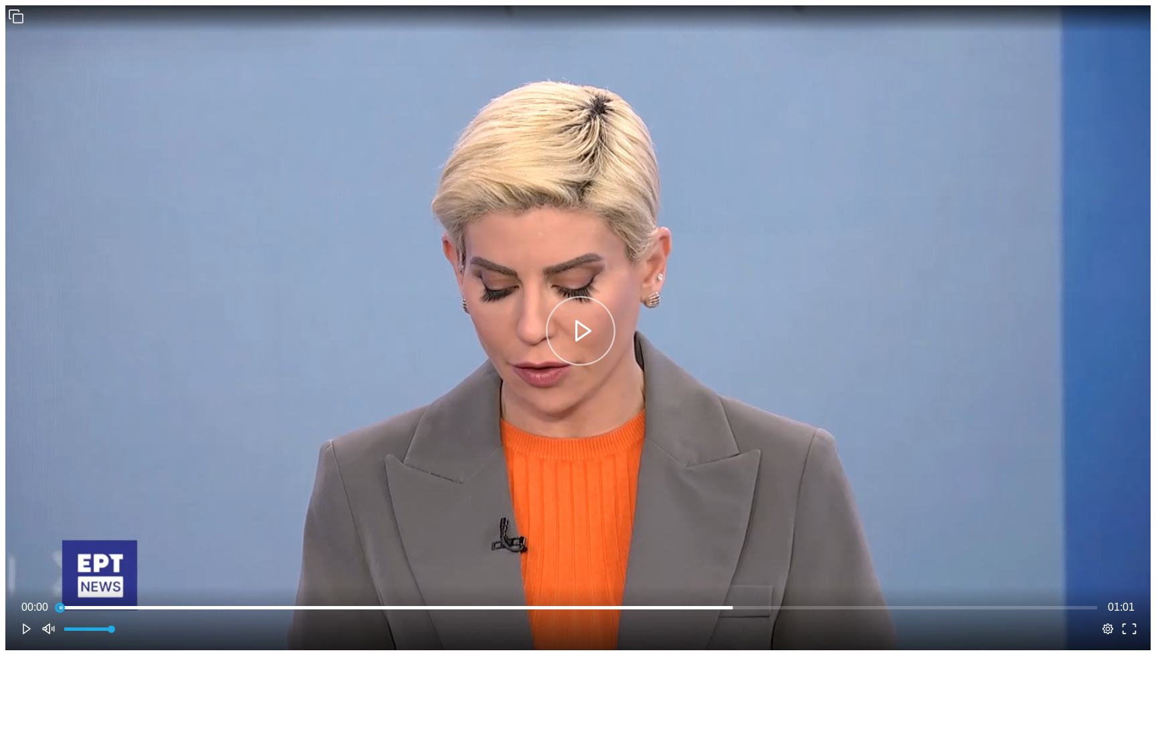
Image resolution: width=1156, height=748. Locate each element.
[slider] (578, 607)
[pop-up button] (1108, 629)
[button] (16, 16)
